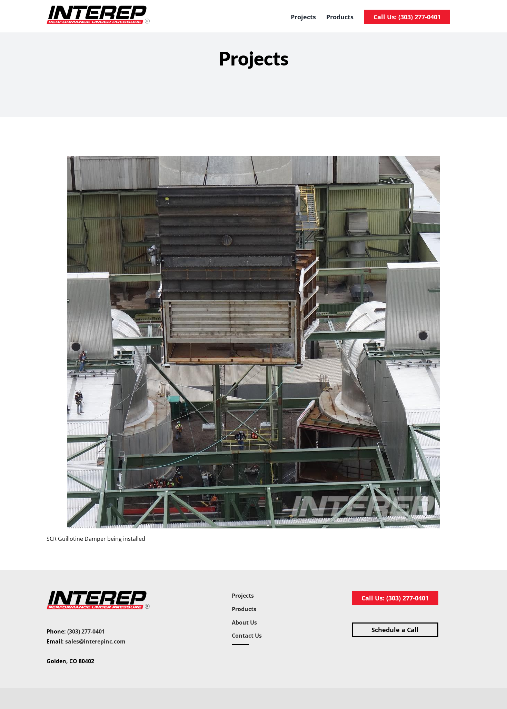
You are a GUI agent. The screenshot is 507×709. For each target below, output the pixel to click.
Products (244, 609)
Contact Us (247, 635)
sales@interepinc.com (95, 641)
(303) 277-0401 (86, 631)
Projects (243, 595)
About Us (244, 622)
